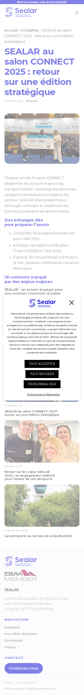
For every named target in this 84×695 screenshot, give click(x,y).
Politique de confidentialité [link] (43, 394)
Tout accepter (42, 364)
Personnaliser (42, 384)
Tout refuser (42, 374)
